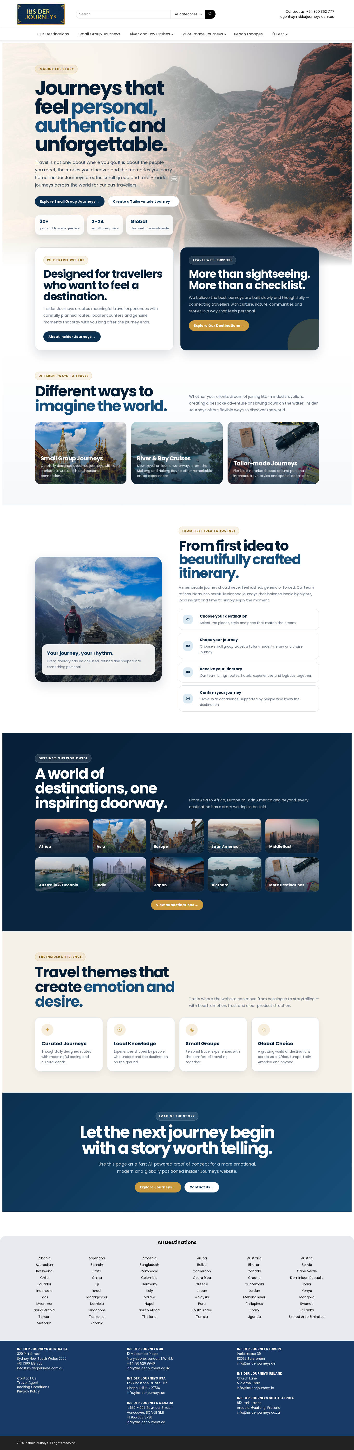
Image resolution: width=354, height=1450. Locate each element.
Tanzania (97, 1316)
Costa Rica (202, 1277)
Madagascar (96, 1297)
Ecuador (44, 1284)
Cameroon (202, 1271)
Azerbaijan (44, 1264)
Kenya (307, 1290)
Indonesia (44, 1290)
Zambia (97, 1323)
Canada (254, 1271)
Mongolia (307, 1297)
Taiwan (44, 1316)
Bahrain (97, 1264)
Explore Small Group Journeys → (69, 201)
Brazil (97, 1271)
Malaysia (202, 1297)
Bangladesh (149, 1264)
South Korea (202, 1310)
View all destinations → (177, 904)
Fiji (97, 1284)
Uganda (254, 1316)
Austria (307, 1258)
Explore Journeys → (158, 1187)
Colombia (149, 1277)
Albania (44, 1258)
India (307, 1284)
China (97, 1277)
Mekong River (254, 1297)
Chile (44, 1277)
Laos (44, 1297)
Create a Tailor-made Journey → (143, 201)
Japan (202, 1290)
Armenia (149, 1258)
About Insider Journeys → (72, 336)
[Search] (210, 14)
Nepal (149, 1303)
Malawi (149, 1297)
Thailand (149, 1316)
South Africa (149, 1310)
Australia (254, 1258)
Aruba (202, 1258)
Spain (254, 1310)
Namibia (97, 1303)
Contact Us (26, 1378)
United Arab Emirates (306, 1316)
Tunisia (202, 1316)
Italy (149, 1290)
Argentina (97, 1258)
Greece (202, 1284)
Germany (149, 1284)
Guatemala (254, 1284)
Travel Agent (28, 1382)
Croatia (254, 1277)
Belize (202, 1264)
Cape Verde (307, 1271)
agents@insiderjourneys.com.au (307, 16)
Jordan (254, 1290)
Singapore (96, 1310)
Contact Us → (202, 1187)
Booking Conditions (33, 1387)
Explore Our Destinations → (219, 325)
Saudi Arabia (44, 1310)
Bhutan (254, 1264)
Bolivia (307, 1264)
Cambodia (149, 1271)
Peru (202, 1303)
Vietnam (44, 1323)
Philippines (254, 1303)
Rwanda (307, 1303)
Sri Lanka (307, 1310)
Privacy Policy (28, 1391)
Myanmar (44, 1303)
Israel (96, 1290)
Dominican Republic (307, 1277)
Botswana (44, 1271)
